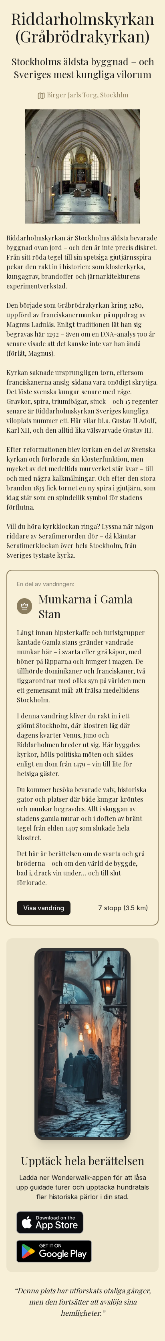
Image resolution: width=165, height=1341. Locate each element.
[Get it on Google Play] (82, 1251)
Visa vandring (43, 908)
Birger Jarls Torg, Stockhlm (87, 95)
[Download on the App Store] (82, 1222)
